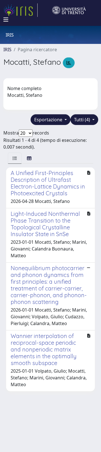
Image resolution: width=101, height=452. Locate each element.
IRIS (7, 49)
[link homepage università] (69, 10)
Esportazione (48, 120)
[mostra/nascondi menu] (5, 20)
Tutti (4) (82, 120)
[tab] (15, 158)
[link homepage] (20, 10)
